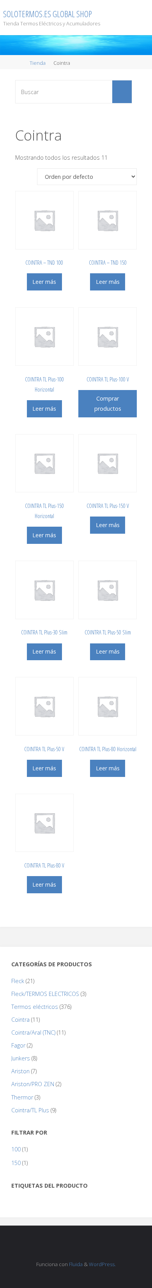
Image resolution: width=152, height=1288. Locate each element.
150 (16, 1163)
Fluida (75, 1264)
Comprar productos (107, 403)
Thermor (22, 1097)
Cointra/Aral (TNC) (33, 1032)
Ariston (20, 1071)
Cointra (20, 1019)
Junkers (20, 1058)
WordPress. (102, 1264)
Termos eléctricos (34, 1006)
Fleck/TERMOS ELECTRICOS (45, 994)
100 (16, 1149)
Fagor (18, 1045)
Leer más (44, 281)
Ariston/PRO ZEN (32, 1084)
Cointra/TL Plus (30, 1110)
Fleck (17, 981)
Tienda (38, 62)
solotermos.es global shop (47, 14)
